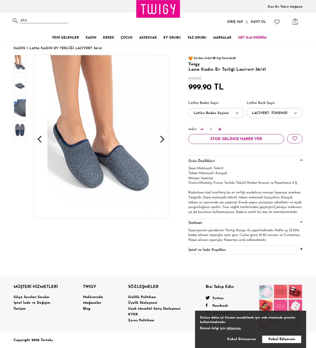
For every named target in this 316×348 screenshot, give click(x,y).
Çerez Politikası (141, 320)
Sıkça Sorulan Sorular (32, 297)
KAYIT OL (258, 21)
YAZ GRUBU (196, 37)
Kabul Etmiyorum (241, 339)
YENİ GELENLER (65, 37)
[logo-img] (158, 9)
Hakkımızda (93, 297)
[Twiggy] (280, 306)
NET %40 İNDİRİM (252, 37)
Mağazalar (92, 303)
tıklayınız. (233, 328)
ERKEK (108, 37)
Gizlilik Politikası (142, 297)
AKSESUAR (148, 37)
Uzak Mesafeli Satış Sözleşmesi (154, 309)
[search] (15, 20)
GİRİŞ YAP (235, 21)
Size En (285, 6)
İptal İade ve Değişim (32, 303)
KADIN (91, 37)
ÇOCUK (127, 37)
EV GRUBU (172, 37)
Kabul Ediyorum (281, 339)
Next (162, 136)
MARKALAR (222, 37)
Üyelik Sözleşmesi (142, 303)
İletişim (20, 309)
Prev (39, 136)
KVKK (133, 314)
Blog (86, 309)
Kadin (19, 48)
